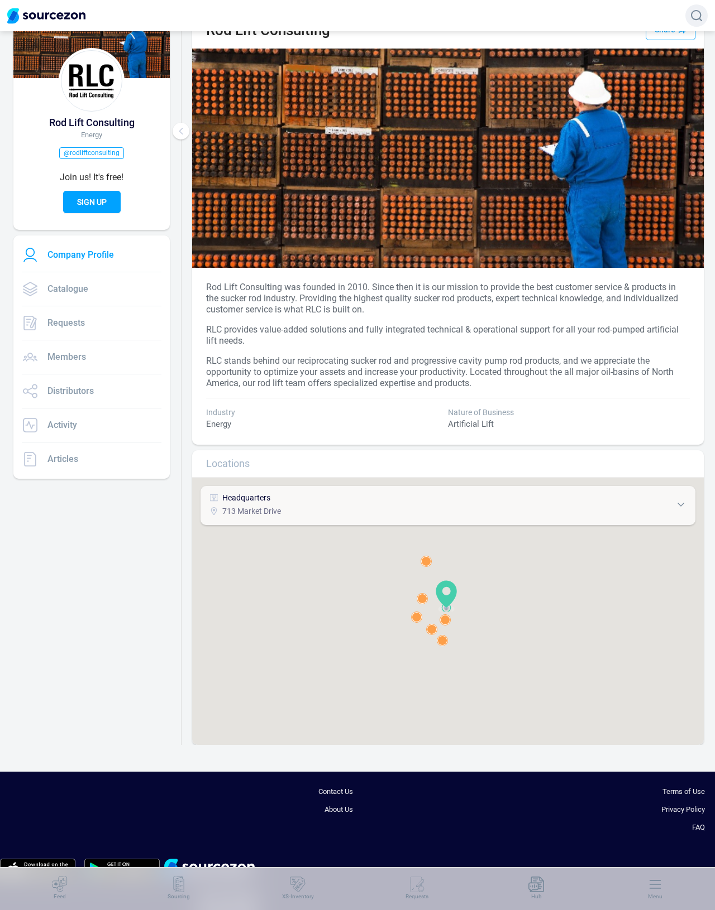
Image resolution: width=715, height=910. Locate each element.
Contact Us (335, 791)
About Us (339, 809)
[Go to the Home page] (46, 16)
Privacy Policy (683, 809)
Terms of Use (683, 791)
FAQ (698, 827)
